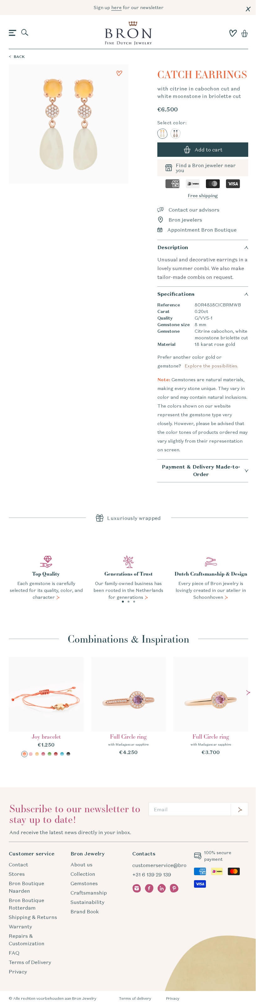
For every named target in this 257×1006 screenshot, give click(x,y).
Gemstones (84, 883)
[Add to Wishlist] (119, 73)
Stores (17, 874)
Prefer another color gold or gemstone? (197, 361)
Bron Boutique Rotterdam (26, 904)
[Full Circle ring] (128, 706)
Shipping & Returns (33, 917)
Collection (83, 874)
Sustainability (87, 902)
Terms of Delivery (30, 962)
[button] (12, 33)
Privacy (18, 971)
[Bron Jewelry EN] (128, 33)
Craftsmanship (89, 893)
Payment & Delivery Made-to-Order (201, 471)
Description (172, 247)
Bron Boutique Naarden (26, 887)
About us (81, 864)
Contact (18, 864)
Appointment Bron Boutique (202, 230)
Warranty (20, 926)
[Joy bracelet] (46, 707)
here (116, 7)
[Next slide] (248, 692)
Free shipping (203, 195)
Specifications (176, 294)
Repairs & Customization (27, 940)
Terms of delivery (135, 998)
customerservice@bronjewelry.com (175, 865)
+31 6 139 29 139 (151, 874)
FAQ (14, 953)
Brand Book (85, 911)
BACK (19, 56)
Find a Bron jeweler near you (206, 167)
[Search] (25, 33)
